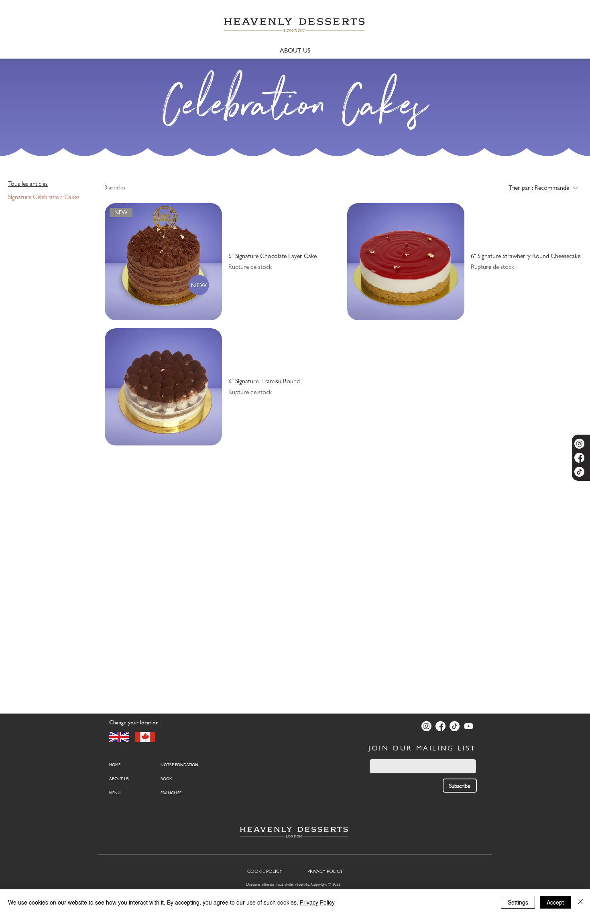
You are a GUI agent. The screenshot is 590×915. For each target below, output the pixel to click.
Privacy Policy (317, 902)
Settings (518, 902)
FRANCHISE (171, 792)
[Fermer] (580, 902)
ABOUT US (119, 778)
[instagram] (579, 444)
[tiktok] (579, 472)
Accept (555, 902)
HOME (114, 764)
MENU (114, 792)
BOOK (166, 778)
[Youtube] (469, 726)
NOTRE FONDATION (179, 764)
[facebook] (579, 458)
